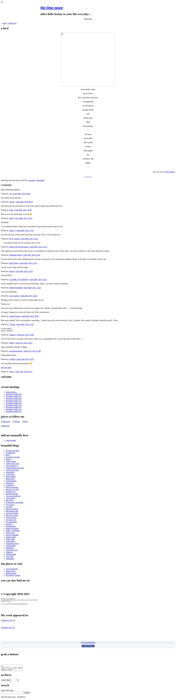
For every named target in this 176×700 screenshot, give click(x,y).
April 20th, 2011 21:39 (24, 324)
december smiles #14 (14, 403)
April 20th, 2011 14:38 (24, 271)
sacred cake (10, 533)
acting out (12, 23)
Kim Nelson (14, 263)
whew (4, 23)
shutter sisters (11, 537)
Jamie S (12, 231)
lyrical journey (11, 518)
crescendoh (10, 472)
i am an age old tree (13, 496)
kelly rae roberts (12, 509)
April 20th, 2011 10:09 (23, 210)
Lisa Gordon (14, 296)
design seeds (10, 571)
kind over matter (12, 513)
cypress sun (10, 474)
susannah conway (12, 543)
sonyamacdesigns (16, 351)
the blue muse (51, 7)
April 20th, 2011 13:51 (28, 263)
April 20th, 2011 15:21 (38, 280)
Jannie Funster (14, 316)
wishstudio (10, 559)
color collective (11, 466)
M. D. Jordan (14, 239)
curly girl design (12, 569)
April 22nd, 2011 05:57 (25, 359)
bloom (8, 459)
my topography (11, 522)
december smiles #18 (14, 394)
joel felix (9, 507)
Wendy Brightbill (15, 288)
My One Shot (6, 368)
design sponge (11, 573)
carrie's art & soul (12, 464)
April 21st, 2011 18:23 (23, 343)
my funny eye (11, 520)
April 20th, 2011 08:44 (21, 194)
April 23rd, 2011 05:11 (23, 372)
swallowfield (10, 546)
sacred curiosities (12, 535)
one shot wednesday (169, 172)
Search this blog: (7, 690)
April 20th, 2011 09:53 (24, 202)
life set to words (12, 515)
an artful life (10, 453)
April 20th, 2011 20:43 (28, 296)
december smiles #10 (14, 411)
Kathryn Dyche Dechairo (18, 247)
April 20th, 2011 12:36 (38, 247)
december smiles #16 (14, 398)
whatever (9, 552)
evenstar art (10, 485)
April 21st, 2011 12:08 (25, 335)
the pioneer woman (13, 575)
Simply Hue (10, 539)
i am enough (10, 498)
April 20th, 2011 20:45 (30, 316)
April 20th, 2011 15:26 (32, 288)
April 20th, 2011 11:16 (25, 231)
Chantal (12, 359)
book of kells (11, 461)
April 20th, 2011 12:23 (29, 239)
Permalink (40, 180)
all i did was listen (12, 451)
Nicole (11, 202)
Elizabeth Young (15, 255)
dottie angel (10, 479)
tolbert (11, 343)
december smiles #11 (13, 409)
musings (32, 180)
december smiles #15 (14, 401)
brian (11, 210)
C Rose (12, 324)
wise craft (9, 556)
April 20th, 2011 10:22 (23, 218)
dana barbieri (11, 477)
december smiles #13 (14, 405)
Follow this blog (88, 646)
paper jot (9, 524)
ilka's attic (9, 500)
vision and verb (11, 550)
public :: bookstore (13, 531)
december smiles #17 (14, 396)
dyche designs (11, 481)
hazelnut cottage (12, 494)
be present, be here (13, 457)
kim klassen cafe (12, 511)
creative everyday (12, 470)
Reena (11, 271)
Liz (10, 194)
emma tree (10, 483)
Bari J (8, 455)
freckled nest (10, 492)
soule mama (10, 541)
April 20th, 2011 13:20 (31, 255)
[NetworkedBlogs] (88, 642)
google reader (11, 440)
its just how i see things (14, 502)
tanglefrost (10, 548)
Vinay (11, 372)
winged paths (11, 554)
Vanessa (12, 335)
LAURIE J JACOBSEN (18, 280)
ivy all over (10, 505)
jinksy (11, 218)
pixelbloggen (11, 526)
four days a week (12, 489)
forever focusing (12, 487)
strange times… (11, 392)
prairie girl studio (12, 528)
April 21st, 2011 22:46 (32, 351)
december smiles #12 (14, 407)
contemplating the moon (15, 468)
